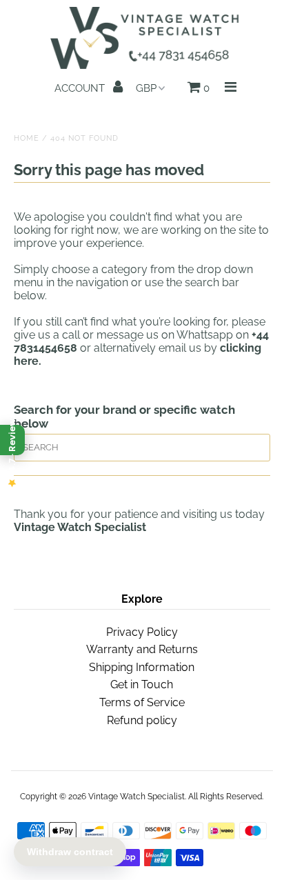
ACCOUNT (81, 88)
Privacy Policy (142, 632)
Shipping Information (141, 667)
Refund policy (142, 720)
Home (26, 138)
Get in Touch (141, 684)
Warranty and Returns (142, 649)
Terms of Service (142, 702)
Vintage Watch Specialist (136, 796)
